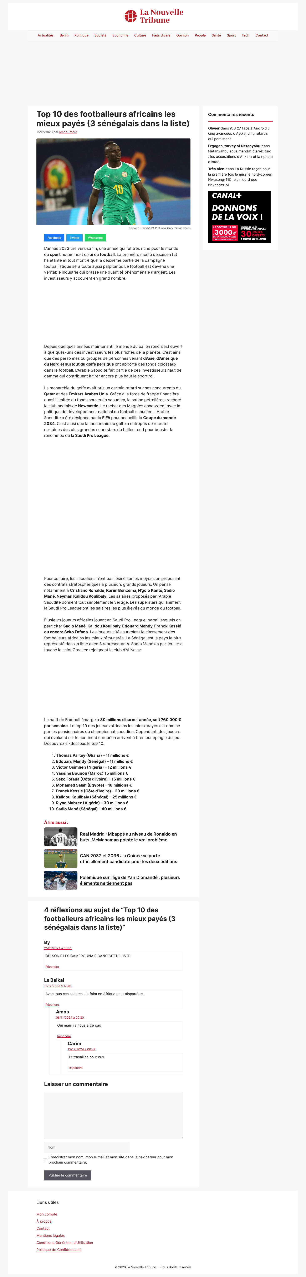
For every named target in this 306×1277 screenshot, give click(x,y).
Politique (81, 35)
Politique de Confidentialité (59, 1250)
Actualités (46, 35)
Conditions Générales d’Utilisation (64, 1243)
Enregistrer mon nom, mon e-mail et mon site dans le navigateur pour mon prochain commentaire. (111, 1160)
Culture (140, 35)
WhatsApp (95, 237)
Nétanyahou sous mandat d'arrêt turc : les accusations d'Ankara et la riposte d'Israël (240, 156)
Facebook (54, 237)
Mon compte (46, 1214)
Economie (120, 35)
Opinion (182, 35)
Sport (231, 35)
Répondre (52, 966)
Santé (216, 35)
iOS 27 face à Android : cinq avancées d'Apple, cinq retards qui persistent (238, 133)
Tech (245, 35)
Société (100, 35)
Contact (261, 35)
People (200, 35)
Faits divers (161, 35)
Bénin (64, 35)
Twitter (74, 237)
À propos (43, 1221)
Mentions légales (50, 1235)
